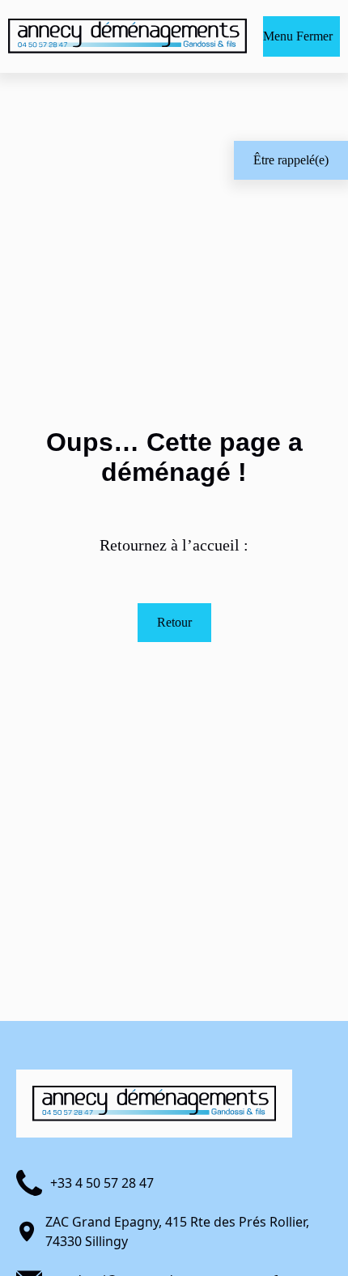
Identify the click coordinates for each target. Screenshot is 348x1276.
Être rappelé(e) (291, 160)
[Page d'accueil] (127, 36)
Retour (174, 622)
